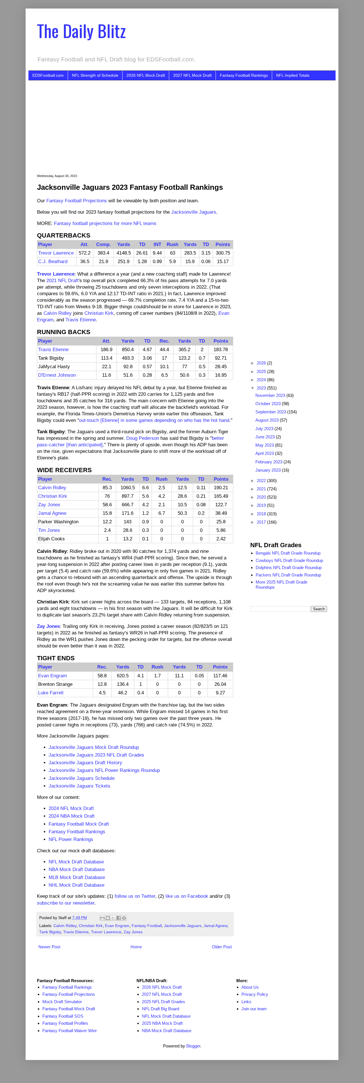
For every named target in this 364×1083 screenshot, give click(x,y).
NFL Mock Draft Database (76, 861)
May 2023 (265, 445)
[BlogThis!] (108, 918)
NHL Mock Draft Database (76, 885)
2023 (262, 388)
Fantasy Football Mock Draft (79, 823)
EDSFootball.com (48, 75)
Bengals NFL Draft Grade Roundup (288, 553)
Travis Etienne (80, 319)
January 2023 (268, 470)
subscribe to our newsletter (65, 902)
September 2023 (271, 411)
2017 (262, 522)
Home (136, 946)
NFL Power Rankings (71, 839)
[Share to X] (113, 918)
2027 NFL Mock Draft (192, 75)
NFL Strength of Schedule (95, 75)
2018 (262, 513)
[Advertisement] (190, 123)
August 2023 (267, 420)
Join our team (254, 1008)
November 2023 (270, 395)
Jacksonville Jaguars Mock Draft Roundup (94, 747)
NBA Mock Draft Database (77, 869)
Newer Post (49, 946)
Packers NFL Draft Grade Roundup (288, 574)
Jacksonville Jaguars (193, 211)
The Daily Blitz (81, 30)
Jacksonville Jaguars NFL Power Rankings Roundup (104, 770)
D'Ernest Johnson (57, 375)
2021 (262, 488)
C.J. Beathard (52, 261)
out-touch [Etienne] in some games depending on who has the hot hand (154, 420)
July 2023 (264, 428)
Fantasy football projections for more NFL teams (105, 223)
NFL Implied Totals (292, 75)
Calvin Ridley (58, 313)
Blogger (193, 1046)
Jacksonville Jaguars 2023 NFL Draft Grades (96, 754)
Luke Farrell (50, 692)
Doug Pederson (142, 438)
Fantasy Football (147, 926)
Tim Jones (49, 530)
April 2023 (265, 453)
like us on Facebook (187, 896)
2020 (262, 497)
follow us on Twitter (135, 896)
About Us (250, 987)
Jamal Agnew (52, 513)
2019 (262, 505)
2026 (262, 363)
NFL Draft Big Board (160, 1008)
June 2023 (265, 436)
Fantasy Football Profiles (65, 1023)
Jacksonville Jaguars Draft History (85, 762)
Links (246, 1001)
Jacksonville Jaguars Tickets (79, 785)
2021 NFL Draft (62, 280)
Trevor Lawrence (56, 252)
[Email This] (102, 918)
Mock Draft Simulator (62, 1001)
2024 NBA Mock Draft (72, 816)
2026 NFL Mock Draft (146, 75)
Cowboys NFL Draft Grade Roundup (289, 560)
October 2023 (268, 403)
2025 (262, 371)
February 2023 (269, 461)
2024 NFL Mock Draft (71, 808)
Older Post (222, 946)
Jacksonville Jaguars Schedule (82, 778)
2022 (262, 480)
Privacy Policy (254, 994)
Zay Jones (49, 504)
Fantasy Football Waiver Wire (69, 1030)
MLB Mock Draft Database (77, 877)
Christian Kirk (98, 313)
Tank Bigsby (50, 932)
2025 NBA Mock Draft (162, 1023)
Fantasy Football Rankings (244, 75)
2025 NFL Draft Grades (163, 1001)
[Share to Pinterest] (124, 918)
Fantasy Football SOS (62, 1016)
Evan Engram (52, 675)
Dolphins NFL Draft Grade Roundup (289, 567)
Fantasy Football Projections (76, 200)
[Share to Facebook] (118, 918)
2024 (262, 379)
